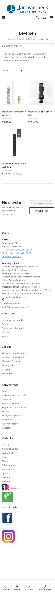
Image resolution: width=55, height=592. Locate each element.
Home (10, 39)
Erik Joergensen (9, 465)
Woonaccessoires (11, 423)
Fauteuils (6, 399)
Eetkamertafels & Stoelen (14, 395)
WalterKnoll (7, 453)
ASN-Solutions (9, 307)
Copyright (7, 369)
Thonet (5, 461)
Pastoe (5, 444)
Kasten (5, 411)
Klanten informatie (11, 361)
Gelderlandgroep (10, 449)
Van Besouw (8, 469)
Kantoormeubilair (10, 403)
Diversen (6, 427)
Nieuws (5, 332)
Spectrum (7, 473)
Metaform (7, 477)
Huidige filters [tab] (10, 46)
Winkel (5, 336)
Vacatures (7, 373)
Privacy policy (9, 365)
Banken (5, 391)
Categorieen (31, 39)
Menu (17, 589)
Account (29, 589)
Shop (19, 39)
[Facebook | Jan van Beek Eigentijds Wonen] (7, 524)
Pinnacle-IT (24, 307)
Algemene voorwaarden (14, 353)
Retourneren (8, 324)
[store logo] (27, 9)
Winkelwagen (45, 589)
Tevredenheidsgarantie (13, 328)
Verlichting (7, 419)
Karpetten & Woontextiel (14, 407)
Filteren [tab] (3, 299)
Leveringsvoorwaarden (13, 320)
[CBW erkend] (7, 501)
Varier (5, 457)
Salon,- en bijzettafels (13, 415)
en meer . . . (8, 481)
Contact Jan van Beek (13, 357)
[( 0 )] (44, 17)
